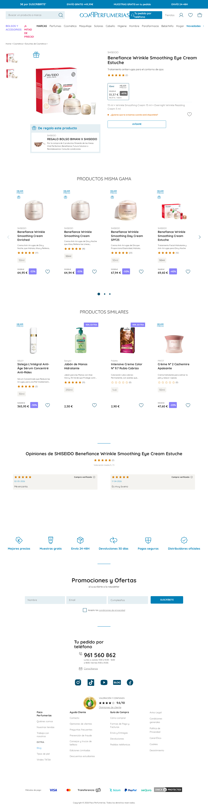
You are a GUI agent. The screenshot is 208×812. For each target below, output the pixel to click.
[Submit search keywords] (60, 15)
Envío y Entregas (119, 732)
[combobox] (35, 15)
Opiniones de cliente (110, 707)
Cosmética (70, 26)
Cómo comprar (118, 717)
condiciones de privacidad (112, 610)
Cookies (154, 744)
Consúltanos (91, 668)
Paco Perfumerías (44, 714)
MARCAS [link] (42, 26)
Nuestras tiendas (45, 727)
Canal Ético (155, 738)
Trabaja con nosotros (43, 735)
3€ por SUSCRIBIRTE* (33, 4)
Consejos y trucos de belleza (81, 743)
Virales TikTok (44, 759)
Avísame (137, 124)
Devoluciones (117, 738)
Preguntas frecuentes (81, 729)
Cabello (110, 26)
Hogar (180, 26)
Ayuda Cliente (78, 712)
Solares (98, 26)
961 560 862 (100, 655)
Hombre (134, 26)
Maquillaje (85, 26)
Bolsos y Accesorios (14, 27)
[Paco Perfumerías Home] (105, 15)
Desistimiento (157, 750)
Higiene (122, 26)
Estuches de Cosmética (35, 43)
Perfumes (55, 26)
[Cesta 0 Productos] (200, 15)
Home (9, 43)
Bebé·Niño (167, 26)
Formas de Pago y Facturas (119, 725)
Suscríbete (167, 599)
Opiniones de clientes (81, 723)
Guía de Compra (119, 712)
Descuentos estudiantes (82, 756)
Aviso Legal (156, 712)
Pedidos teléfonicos (120, 744)
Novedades (194, 26)
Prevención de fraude (81, 735)
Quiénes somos (45, 721)
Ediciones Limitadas (80, 750)
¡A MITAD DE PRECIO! (29, 31)
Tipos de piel (43, 753)
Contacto (74, 717)
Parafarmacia (150, 26)
